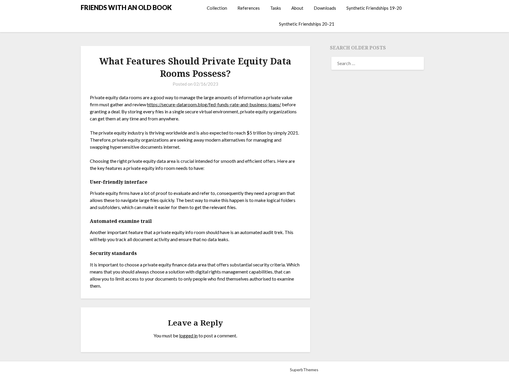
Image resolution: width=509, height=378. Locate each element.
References (248, 8)
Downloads (325, 8)
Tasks (275, 8)
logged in (188, 335)
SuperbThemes (304, 369)
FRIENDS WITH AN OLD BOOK (126, 7)
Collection (217, 8)
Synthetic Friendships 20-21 (306, 23)
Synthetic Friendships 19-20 (374, 8)
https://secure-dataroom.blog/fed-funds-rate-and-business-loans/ (214, 104)
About (297, 8)
